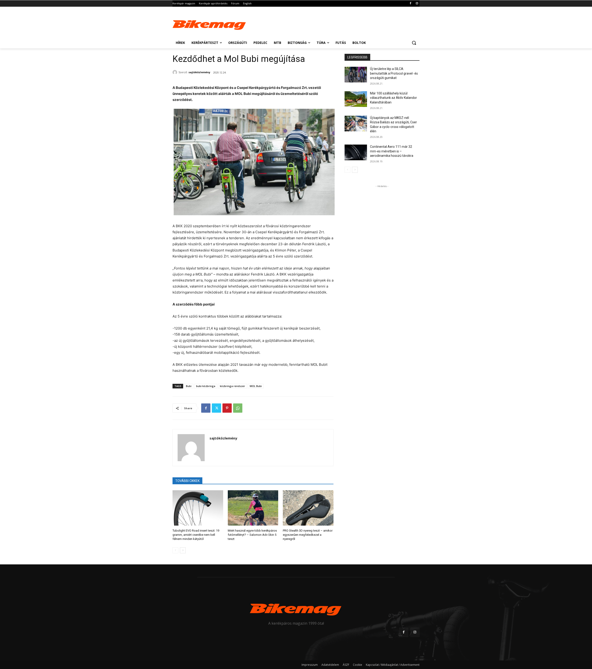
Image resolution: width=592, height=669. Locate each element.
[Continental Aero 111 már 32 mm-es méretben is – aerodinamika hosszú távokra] (356, 152)
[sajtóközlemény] (176, 72)
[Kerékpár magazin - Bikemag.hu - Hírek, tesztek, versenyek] (210, 24)
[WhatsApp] (237, 408)
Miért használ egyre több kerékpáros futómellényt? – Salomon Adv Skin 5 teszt (252, 535)
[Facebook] (410, 3)
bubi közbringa (205, 386)
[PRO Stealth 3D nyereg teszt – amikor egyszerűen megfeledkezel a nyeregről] (308, 508)
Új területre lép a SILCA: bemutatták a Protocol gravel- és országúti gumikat (394, 73)
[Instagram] (416, 3)
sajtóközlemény (199, 72)
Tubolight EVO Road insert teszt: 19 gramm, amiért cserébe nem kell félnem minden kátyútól (196, 535)
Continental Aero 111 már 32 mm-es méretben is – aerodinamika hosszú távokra (391, 151)
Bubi (188, 386)
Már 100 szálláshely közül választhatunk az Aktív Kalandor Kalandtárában (393, 97)
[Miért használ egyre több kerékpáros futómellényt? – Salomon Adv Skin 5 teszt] (253, 508)
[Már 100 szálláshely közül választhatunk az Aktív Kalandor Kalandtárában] (356, 99)
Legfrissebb (357, 57)
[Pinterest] (227, 408)
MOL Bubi (256, 386)
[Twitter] (216, 408)
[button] (413, 42)
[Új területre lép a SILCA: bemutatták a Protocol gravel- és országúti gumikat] (356, 74)
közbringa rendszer (232, 386)
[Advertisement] (331, 23)
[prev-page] (175, 550)
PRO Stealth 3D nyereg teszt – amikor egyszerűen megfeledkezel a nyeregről (308, 535)
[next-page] (183, 550)
